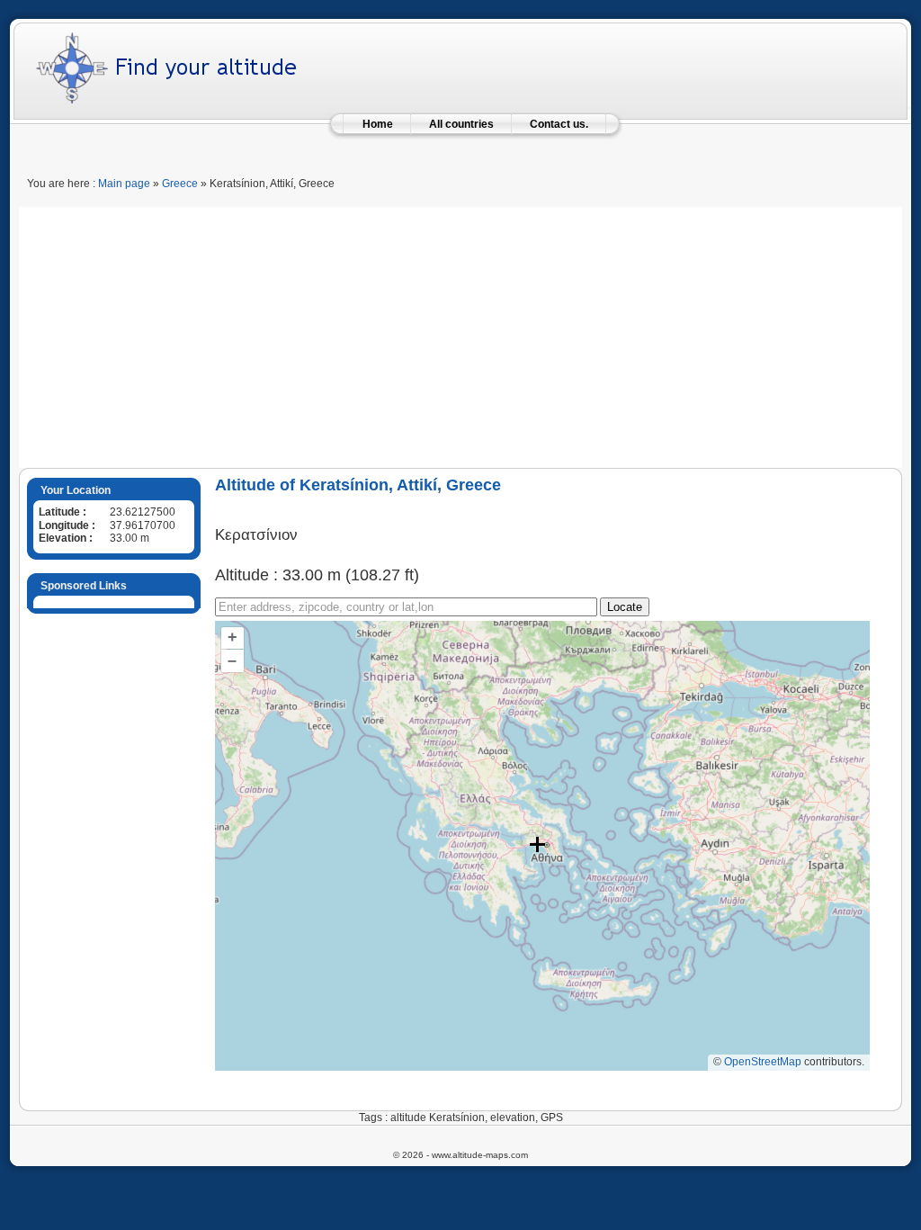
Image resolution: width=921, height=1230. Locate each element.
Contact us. (559, 124)
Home (377, 124)
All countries (461, 124)
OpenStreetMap (762, 1061)
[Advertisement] (460, 333)
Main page (124, 183)
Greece (180, 183)
